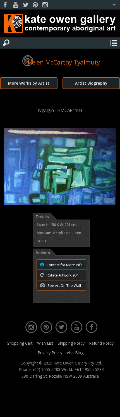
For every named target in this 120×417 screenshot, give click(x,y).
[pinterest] (35, 4)
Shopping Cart (20, 343)
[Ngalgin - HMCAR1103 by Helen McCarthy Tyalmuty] (60, 203)
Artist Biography (91, 83)
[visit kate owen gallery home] (60, 25)
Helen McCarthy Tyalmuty (64, 62)
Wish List (45, 343)
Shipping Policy (71, 343)
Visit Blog (75, 352)
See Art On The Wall (64, 285)
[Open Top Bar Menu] (114, 5)
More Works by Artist (28, 83)
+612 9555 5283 (89, 369)
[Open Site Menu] (113, 43)
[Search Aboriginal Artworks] (6, 43)
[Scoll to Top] (111, 408)
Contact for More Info (64, 264)
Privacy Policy (50, 352)
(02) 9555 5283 (46, 369)
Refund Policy (101, 343)
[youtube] (15, 4)
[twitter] (25, 4)
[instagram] (45, 4)
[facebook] (6, 4)
